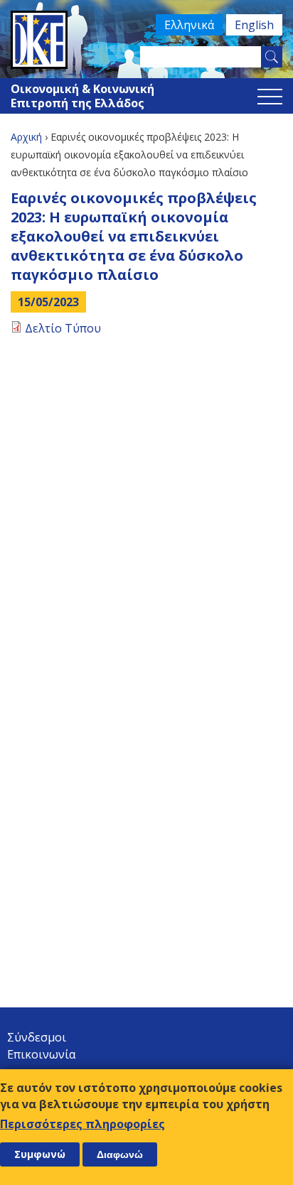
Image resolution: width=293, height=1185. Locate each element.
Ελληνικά (189, 25)
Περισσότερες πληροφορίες (82, 1124)
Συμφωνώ (39, 1154)
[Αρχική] (146, 40)
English (254, 25)
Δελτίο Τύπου (63, 328)
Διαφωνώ (120, 1154)
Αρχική (26, 137)
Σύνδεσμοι (36, 1037)
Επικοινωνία (41, 1054)
